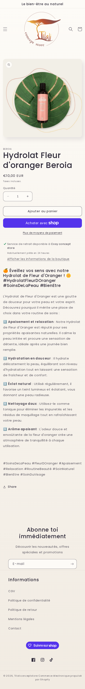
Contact (14, 628)
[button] (5, 29)
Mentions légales (21, 619)
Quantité (9, 188)
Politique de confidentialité (29, 600)
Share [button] (12, 487)
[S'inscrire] (72, 564)
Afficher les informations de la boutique (38, 259)
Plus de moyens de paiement (42, 233)
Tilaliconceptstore (26, 675)
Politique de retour (22, 610)
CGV (11, 591)
